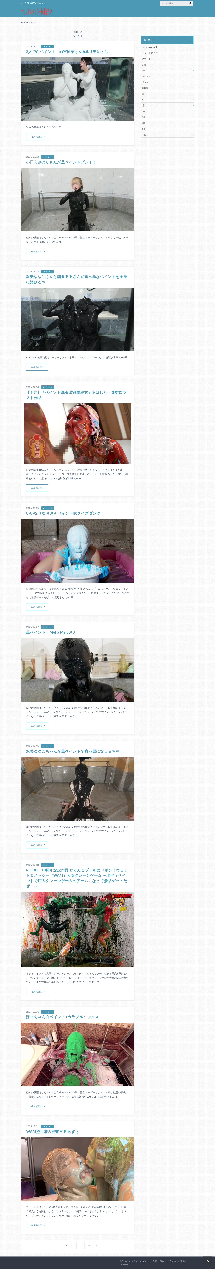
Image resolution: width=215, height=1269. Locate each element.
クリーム (146, 58)
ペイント (146, 76)
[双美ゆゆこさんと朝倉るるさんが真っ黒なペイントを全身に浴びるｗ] (77, 349)
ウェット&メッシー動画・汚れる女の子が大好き (157, 1261)
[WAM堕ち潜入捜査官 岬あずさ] (77, 1198)
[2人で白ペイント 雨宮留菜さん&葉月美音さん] (77, 118)
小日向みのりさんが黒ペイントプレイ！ (61, 162)
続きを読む (36, 136)
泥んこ (145, 111)
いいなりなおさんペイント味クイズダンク (63, 513)
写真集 (145, 88)
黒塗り (145, 134)
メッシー (146, 82)
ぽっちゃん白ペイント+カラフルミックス (62, 1016)
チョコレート (148, 64)
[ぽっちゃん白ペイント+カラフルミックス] (77, 1084)
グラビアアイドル (150, 53)
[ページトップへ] (207, 1260)
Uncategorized (149, 47)
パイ (144, 70)
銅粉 (144, 128)
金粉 (144, 117)
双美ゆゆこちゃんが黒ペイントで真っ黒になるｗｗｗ (72, 751)
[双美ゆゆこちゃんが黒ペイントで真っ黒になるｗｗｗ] (77, 818)
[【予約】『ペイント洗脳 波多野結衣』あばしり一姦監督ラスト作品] (77, 461)
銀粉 (144, 122)
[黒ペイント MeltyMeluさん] (77, 699)
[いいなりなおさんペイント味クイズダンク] (77, 580)
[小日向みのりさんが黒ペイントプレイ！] (77, 229)
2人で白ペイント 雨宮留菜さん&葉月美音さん (67, 51)
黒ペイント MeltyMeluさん (51, 632)
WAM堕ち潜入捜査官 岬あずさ (52, 1131)
